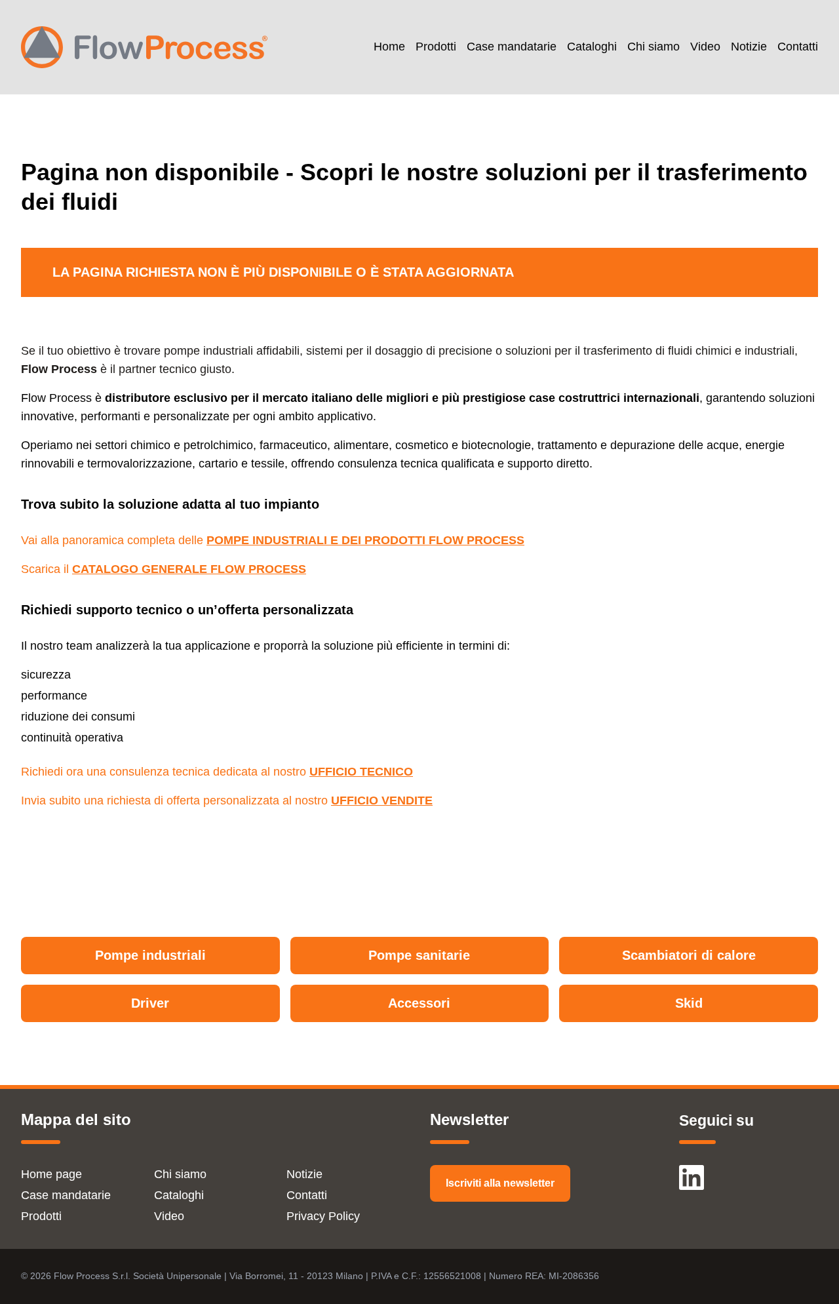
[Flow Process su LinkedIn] (691, 1171)
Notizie (749, 47)
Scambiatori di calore (689, 955)
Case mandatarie (511, 47)
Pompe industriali (150, 955)
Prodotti (436, 47)
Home (389, 47)
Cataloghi (592, 47)
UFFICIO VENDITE (382, 800)
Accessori (419, 1003)
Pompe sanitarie (419, 955)
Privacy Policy (323, 1216)
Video (705, 47)
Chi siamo (653, 47)
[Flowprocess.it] (144, 47)
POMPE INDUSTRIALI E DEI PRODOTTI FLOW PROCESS (365, 540)
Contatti (797, 47)
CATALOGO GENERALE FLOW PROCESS (189, 569)
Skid (689, 1003)
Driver (150, 1003)
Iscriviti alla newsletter (500, 1183)
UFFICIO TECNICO (361, 771)
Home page (51, 1174)
